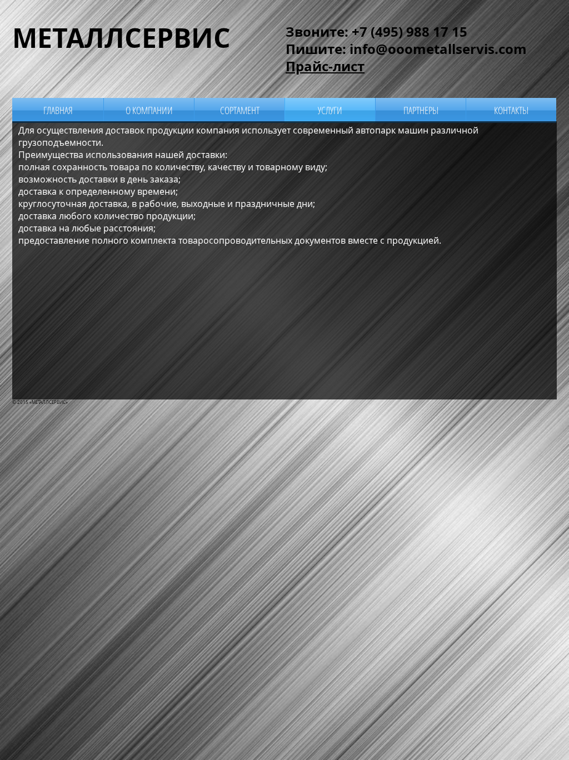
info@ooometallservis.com (438, 49)
